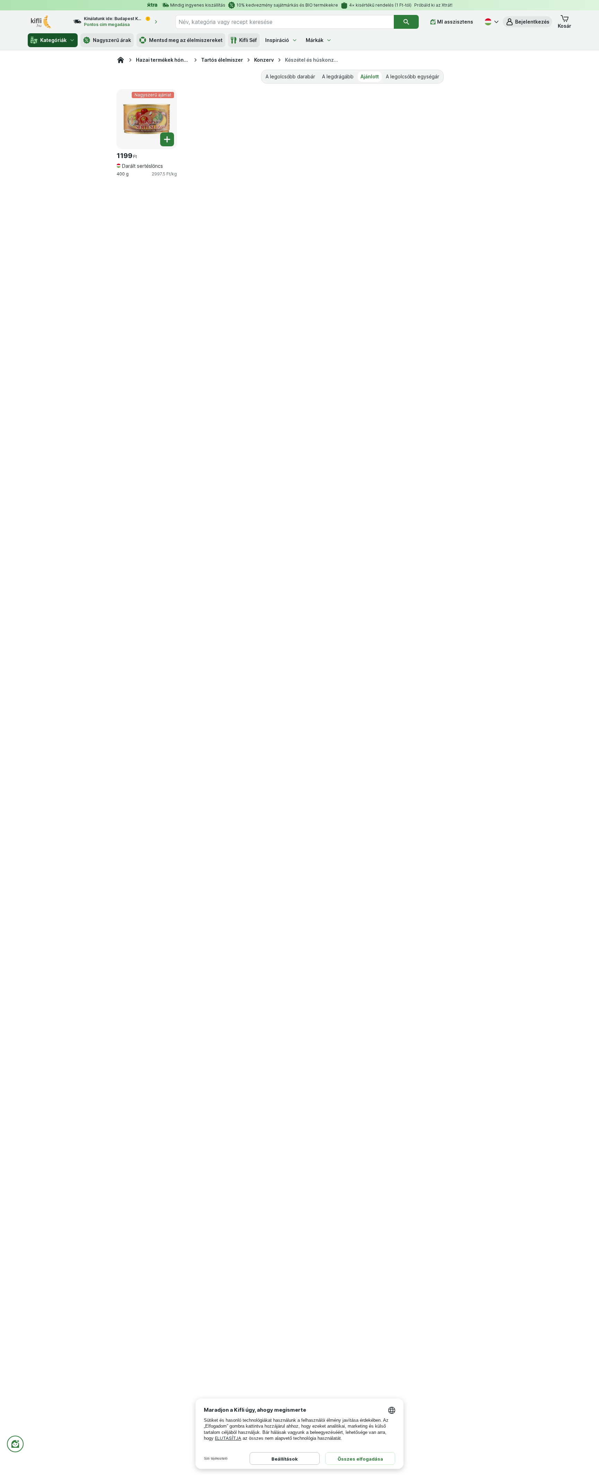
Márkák (314, 40)
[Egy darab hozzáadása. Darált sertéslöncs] (167, 139)
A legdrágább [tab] (338, 76)
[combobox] (284, 22)
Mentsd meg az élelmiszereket (186, 40)
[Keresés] (406, 22)
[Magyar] (491, 22)
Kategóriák (53, 40)
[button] (527, 21)
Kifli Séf (248, 40)
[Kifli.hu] (120, 60)
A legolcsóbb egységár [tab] (412, 76)
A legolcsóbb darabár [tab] (290, 76)
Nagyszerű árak (112, 40)
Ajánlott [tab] (370, 76)
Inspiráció (277, 40)
